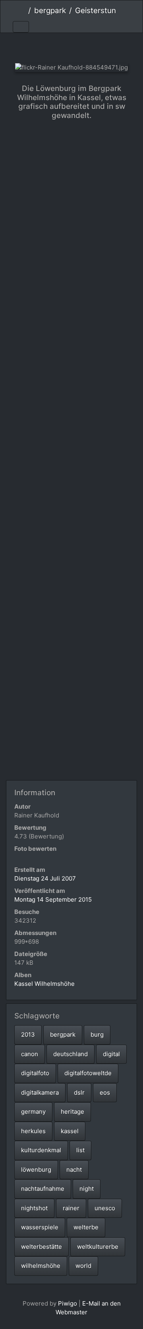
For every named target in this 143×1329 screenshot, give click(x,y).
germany (33, 1111)
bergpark (50, 10)
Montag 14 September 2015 (53, 899)
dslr (79, 1092)
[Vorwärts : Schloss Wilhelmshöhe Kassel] (98, 46)
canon (29, 1054)
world (83, 1265)
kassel (70, 1131)
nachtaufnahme (42, 1188)
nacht (74, 1169)
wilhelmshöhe (40, 1265)
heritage (72, 1111)
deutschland (70, 1054)
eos (105, 1092)
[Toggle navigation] (21, 27)
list (80, 1150)
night (86, 1188)
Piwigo (67, 1303)
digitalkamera (40, 1092)
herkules (33, 1131)
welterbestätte (41, 1246)
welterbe (86, 1227)
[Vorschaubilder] (71, 46)
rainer (71, 1208)
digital (111, 1054)
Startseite (22, 10)
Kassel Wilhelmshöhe (44, 983)
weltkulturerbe (97, 1246)
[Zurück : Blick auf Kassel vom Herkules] (45, 46)
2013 (28, 1034)
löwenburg (36, 1169)
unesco (105, 1208)
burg (97, 1034)
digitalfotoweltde (88, 1073)
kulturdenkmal (41, 1150)
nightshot (34, 1208)
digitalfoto (35, 1073)
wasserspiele (39, 1227)
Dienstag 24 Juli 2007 (45, 878)
